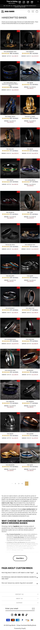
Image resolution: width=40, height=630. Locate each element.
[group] (10, 53)
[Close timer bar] (38, 1)
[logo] (8, 11)
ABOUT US (19, 598)
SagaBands (16, 526)
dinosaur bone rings (17, 550)
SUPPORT (20, 602)
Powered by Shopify (20, 628)
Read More (20, 558)
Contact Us (19, 594)
